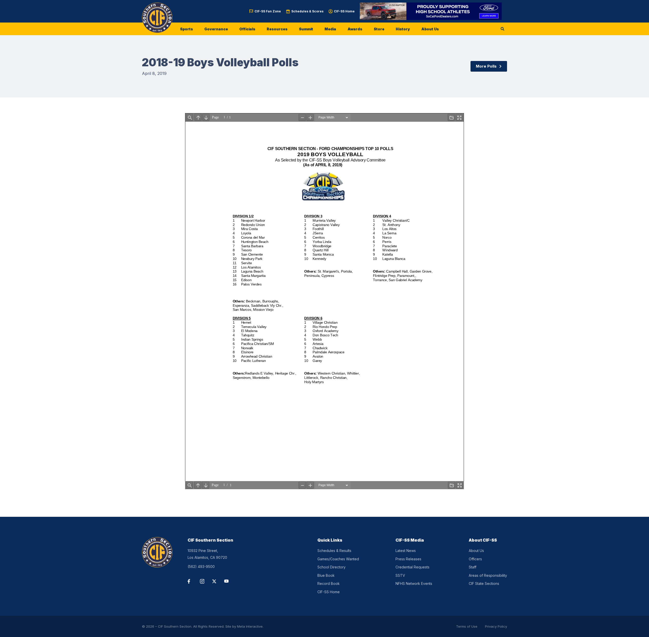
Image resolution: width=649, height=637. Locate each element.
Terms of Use (466, 626)
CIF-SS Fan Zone (268, 11)
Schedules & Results (334, 550)
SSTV (400, 575)
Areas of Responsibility (488, 575)
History (403, 29)
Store (379, 29)
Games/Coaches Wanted (338, 559)
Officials (247, 29)
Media (330, 29)
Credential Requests (412, 567)
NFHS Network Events (413, 583)
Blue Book (326, 575)
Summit (306, 29)
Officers (475, 559)
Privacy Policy (496, 626)
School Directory (331, 567)
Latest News (405, 550)
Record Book (328, 583)
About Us (430, 29)
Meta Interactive (250, 626)
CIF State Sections (484, 583)
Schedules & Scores (307, 11)
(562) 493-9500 (201, 566)
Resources (277, 29)
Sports (186, 29)
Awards (355, 29)
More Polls (486, 66)
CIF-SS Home (344, 11)
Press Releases (408, 559)
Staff (472, 567)
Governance (216, 29)
